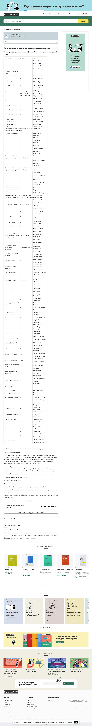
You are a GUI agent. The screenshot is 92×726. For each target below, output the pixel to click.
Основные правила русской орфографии (82, 568)
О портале (29, 700)
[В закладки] (54, 48)
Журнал (60, 13)
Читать (8, 620)
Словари (45, 13)
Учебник (65, 13)
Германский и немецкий (11, 530)
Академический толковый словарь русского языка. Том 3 (65, 569)
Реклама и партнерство (32, 706)
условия (69, 722)
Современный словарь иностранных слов (46, 568)
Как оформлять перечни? (48, 506)
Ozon (6, 573)
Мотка (51, 718)
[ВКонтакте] (12, 519)
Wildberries (10, 573)
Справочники (52, 13)
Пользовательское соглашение (34, 710)
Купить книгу (45, 584)
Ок (76, 722)
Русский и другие (12, 676)
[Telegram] (18, 519)
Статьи (5, 676)
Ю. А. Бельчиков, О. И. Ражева (73, 615)
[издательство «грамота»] (46, 549)
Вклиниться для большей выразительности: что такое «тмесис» (56, 671)
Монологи (72, 673)
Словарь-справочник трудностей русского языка (25, 538)
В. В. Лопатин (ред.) (10, 616)
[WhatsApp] (20, 519)
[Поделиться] (57, 48)
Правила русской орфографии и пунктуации (12, 614)
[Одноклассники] (15, 519)
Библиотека (6, 706)
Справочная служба (37, 13)
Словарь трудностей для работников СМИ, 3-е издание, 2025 (28, 569)
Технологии (32, 673)
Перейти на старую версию (77, 706)
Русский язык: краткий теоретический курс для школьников (33, 613)
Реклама (69, 78)
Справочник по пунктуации (51, 611)
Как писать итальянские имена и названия (15, 506)
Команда (29, 702)
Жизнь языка (55, 674)
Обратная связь (30, 704)
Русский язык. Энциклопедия (8, 568)
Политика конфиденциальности (34, 708)
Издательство (72, 13)
